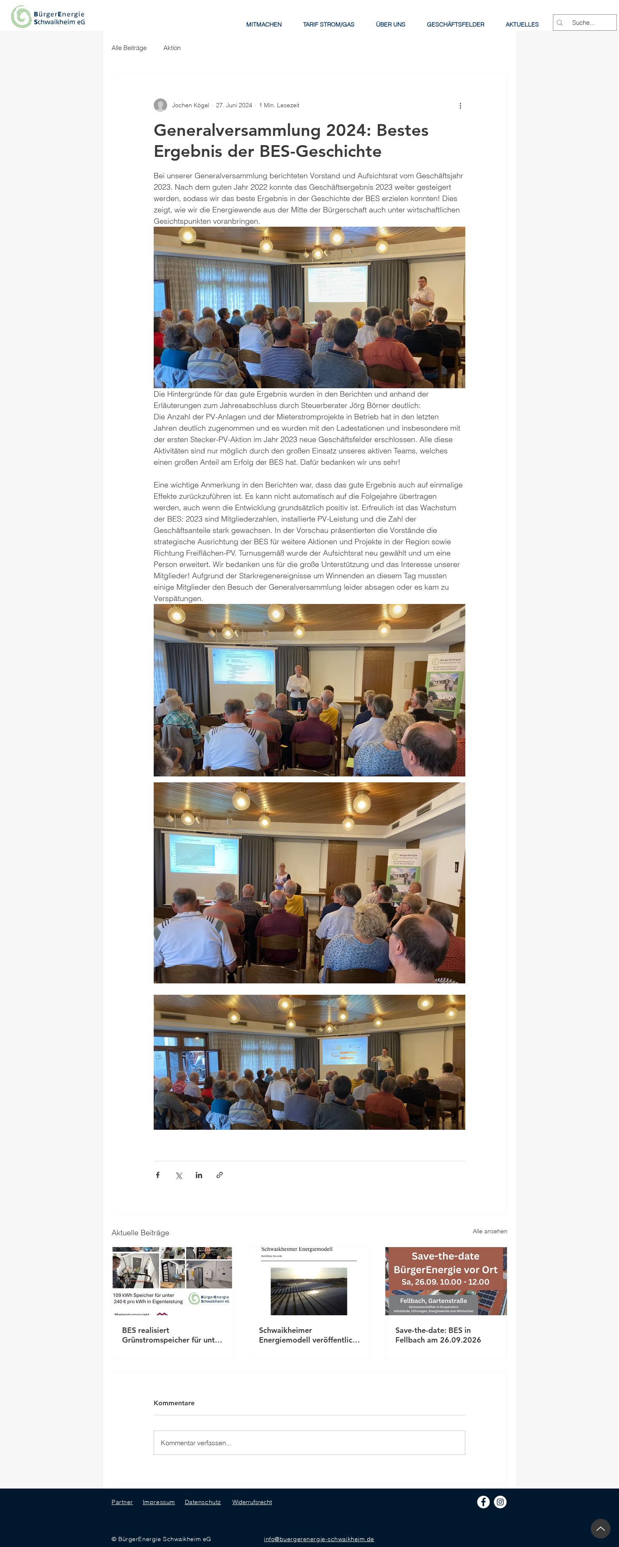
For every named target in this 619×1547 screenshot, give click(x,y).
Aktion (172, 48)
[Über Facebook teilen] (158, 1175)
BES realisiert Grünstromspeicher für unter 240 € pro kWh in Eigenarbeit (172, 1335)
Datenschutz (203, 1502)
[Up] (601, 1529)
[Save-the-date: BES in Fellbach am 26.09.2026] (446, 1281)
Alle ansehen (490, 1231)
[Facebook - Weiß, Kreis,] (483, 1502)
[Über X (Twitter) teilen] (178, 1175)
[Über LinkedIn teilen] (199, 1175)
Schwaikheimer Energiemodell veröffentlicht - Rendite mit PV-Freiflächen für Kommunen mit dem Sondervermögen (309, 1335)
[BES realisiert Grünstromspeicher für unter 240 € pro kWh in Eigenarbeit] (173, 1281)
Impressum (159, 1502)
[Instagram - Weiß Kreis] (500, 1502)
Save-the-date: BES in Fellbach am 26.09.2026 (438, 1335)
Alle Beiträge (129, 48)
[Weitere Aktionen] (460, 105)
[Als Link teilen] (220, 1175)
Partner (122, 1502)
